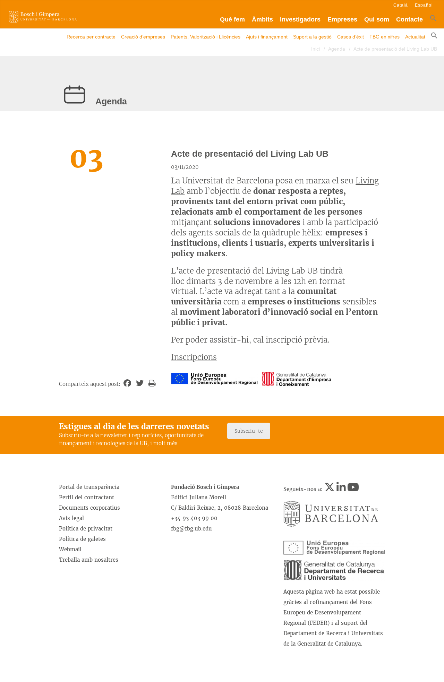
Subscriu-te (248, 431)
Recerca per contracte (91, 37)
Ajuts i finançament (267, 37)
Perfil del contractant (86, 497)
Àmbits (262, 19)
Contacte (409, 19)
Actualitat (415, 37)
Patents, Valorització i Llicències (205, 37)
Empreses (342, 19)
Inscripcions (194, 357)
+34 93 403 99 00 (194, 518)
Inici (315, 49)
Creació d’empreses (143, 37)
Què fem (232, 19)
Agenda (336, 49)
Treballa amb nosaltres (88, 559)
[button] (433, 19)
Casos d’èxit (350, 37)
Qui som (376, 19)
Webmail (70, 549)
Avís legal (71, 518)
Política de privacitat (85, 528)
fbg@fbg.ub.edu (191, 528)
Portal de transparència (89, 487)
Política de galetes (82, 539)
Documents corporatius (89, 507)
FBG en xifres (384, 37)
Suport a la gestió (312, 37)
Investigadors (300, 19)
